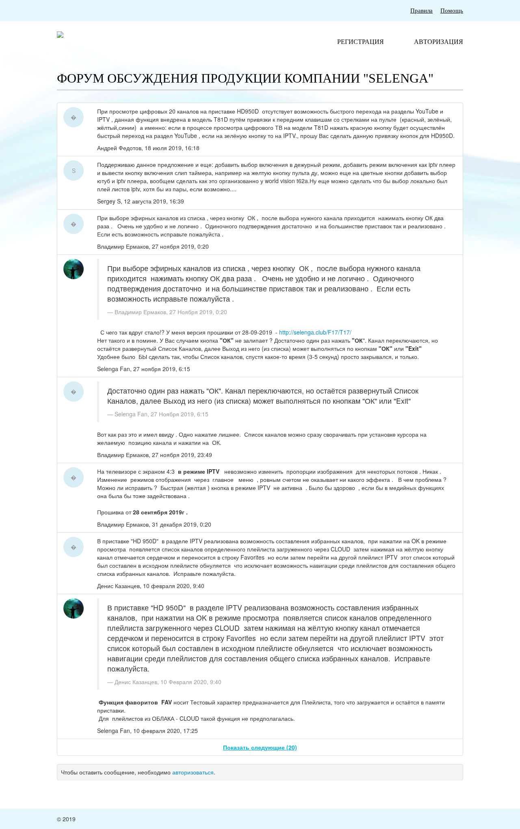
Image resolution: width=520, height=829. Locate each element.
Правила (421, 10)
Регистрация (360, 41)
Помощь (451, 10)
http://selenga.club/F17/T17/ (315, 332)
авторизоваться (193, 772)
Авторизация (438, 41)
